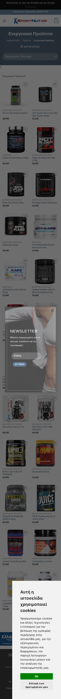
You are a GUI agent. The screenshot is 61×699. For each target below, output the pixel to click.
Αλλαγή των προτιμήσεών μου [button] (36, 685)
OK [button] (36, 676)
